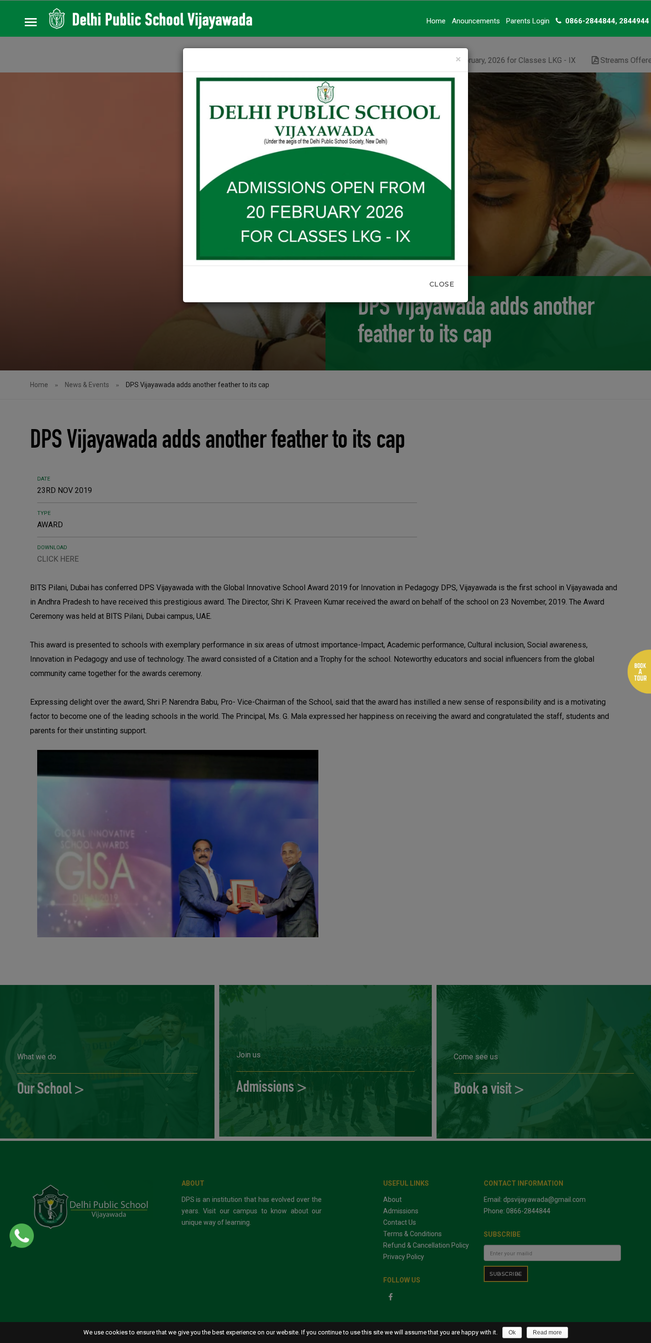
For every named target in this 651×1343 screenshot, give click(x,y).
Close (442, 284)
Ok (512, 1332)
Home (436, 21)
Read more (547, 1332)
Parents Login (527, 21)
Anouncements (476, 21)
